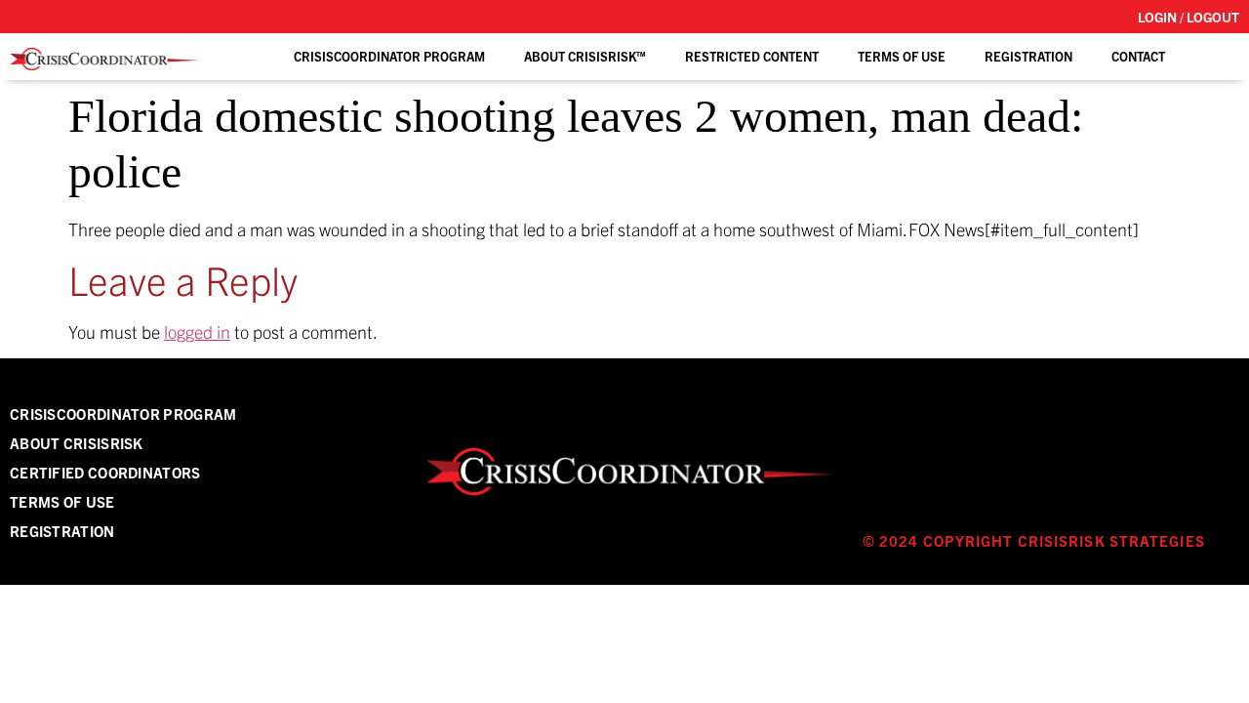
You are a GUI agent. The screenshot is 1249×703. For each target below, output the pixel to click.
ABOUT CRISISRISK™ (585, 56)
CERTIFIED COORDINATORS (105, 472)
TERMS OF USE (902, 56)
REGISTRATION (1028, 56)
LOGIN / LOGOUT (1188, 16)
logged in (197, 331)
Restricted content (752, 56)
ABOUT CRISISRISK (76, 443)
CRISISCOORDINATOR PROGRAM (123, 413)
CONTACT (1138, 56)
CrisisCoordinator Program (389, 56)
